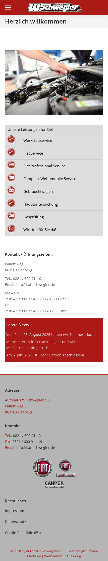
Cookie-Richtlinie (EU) (23, 532)
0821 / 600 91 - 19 (27, 441)
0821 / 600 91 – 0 (27, 278)
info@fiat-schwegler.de (35, 284)
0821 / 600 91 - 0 (27, 435)
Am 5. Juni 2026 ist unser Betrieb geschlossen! (45, 355)
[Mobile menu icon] (8, 8)
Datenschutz (15, 521)
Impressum (14, 510)
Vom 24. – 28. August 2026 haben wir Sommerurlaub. (51, 334)
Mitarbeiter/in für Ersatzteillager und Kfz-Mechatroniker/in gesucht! (41, 344)
